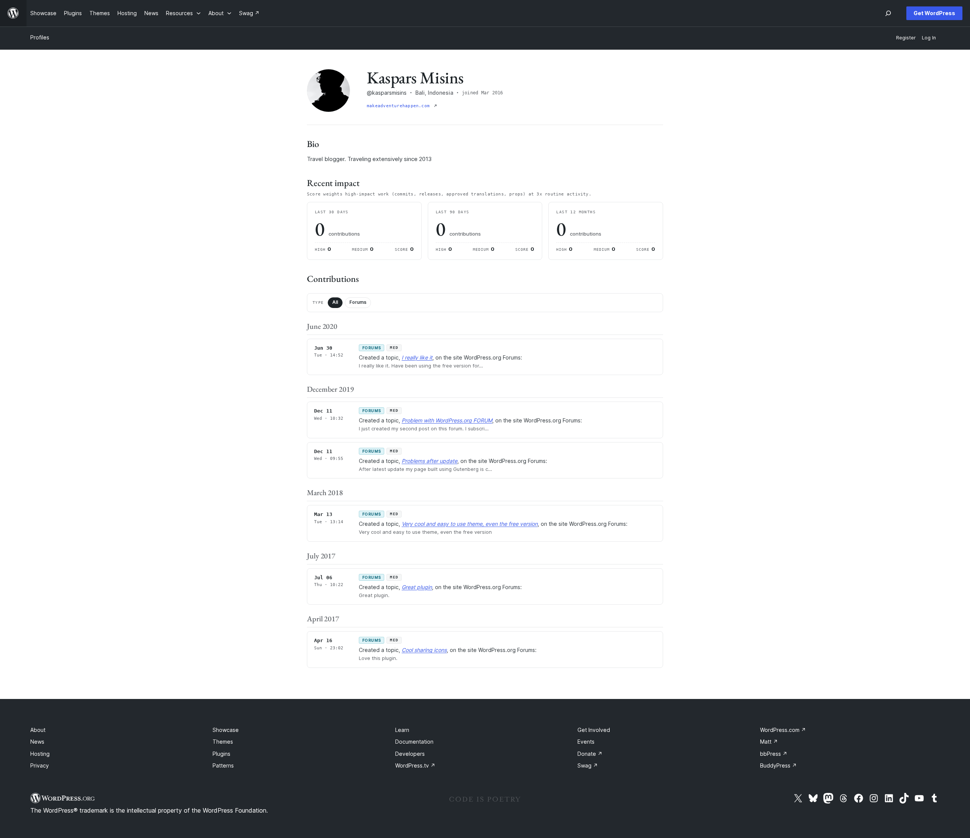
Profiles (39, 37)
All (335, 302)
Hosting (40, 753)
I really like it (417, 357)
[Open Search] (888, 13)
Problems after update (429, 461)
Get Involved (593, 730)
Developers (410, 753)
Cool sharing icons (424, 650)
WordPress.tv (415, 765)
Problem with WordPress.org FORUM (447, 420)
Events (586, 741)
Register (906, 38)
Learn (402, 730)
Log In (929, 38)
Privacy (39, 765)
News (37, 741)
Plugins (221, 753)
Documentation (414, 741)
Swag (587, 765)
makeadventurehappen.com (399, 105)
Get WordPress (934, 13)
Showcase (226, 730)
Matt (769, 741)
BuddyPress (778, 765)
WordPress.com (783, 730)
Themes (223, 741)
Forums (357, 302)
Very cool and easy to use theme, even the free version (470, 524)
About (37, 730)
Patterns (223, 765)
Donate (589, 753)
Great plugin (417, 587)
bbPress (773, 753)
